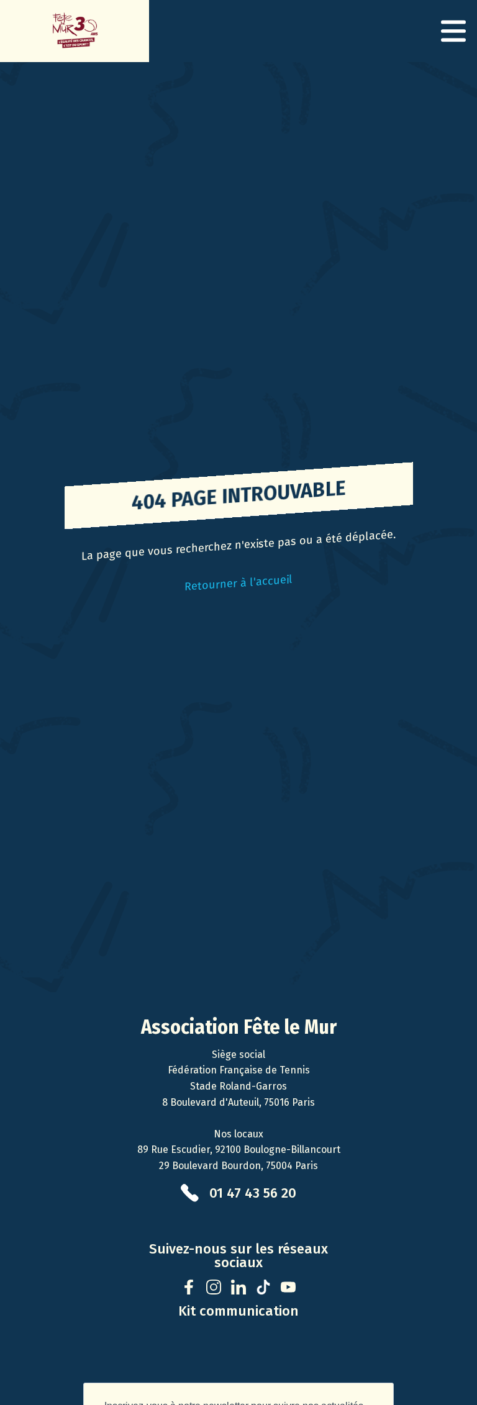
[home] (74, 31)
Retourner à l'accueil (238, 583)
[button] (453, 31)
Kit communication (238, 1311)
